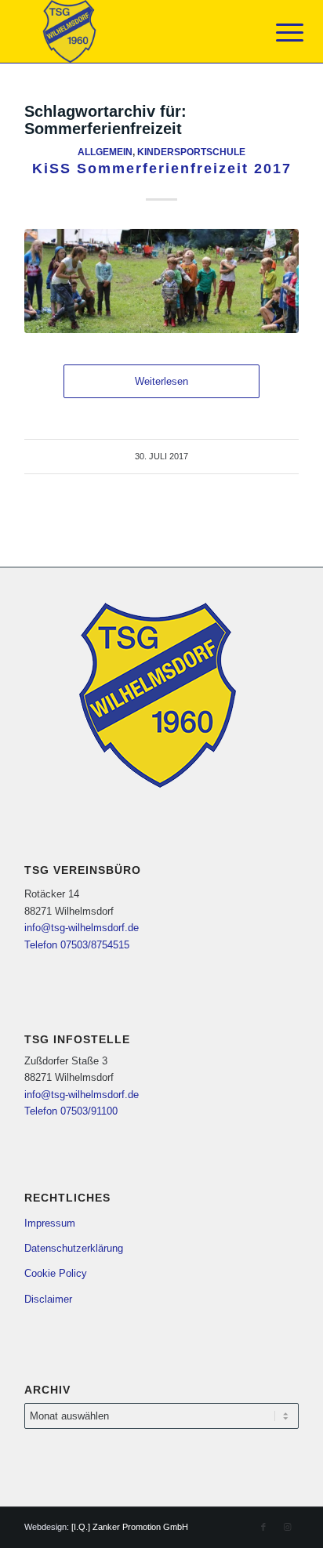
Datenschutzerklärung (73, 1248)
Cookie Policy (55, 1273)
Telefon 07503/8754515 (76, 945)
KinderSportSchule (191, 152)
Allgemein (105, 152)
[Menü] (277, 33)
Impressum (49, 1223)
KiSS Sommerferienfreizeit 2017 (162, 168)
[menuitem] (277, 33)
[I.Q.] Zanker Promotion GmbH (129, 1527)
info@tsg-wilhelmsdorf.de (81, 928)
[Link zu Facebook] (263, 1527)
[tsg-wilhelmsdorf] (134, 31)
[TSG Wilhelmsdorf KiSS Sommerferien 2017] (161, 281)
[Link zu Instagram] (287, 1527)
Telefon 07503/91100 (71, 1111)
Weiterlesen (161, 381)
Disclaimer (48, 1299)
